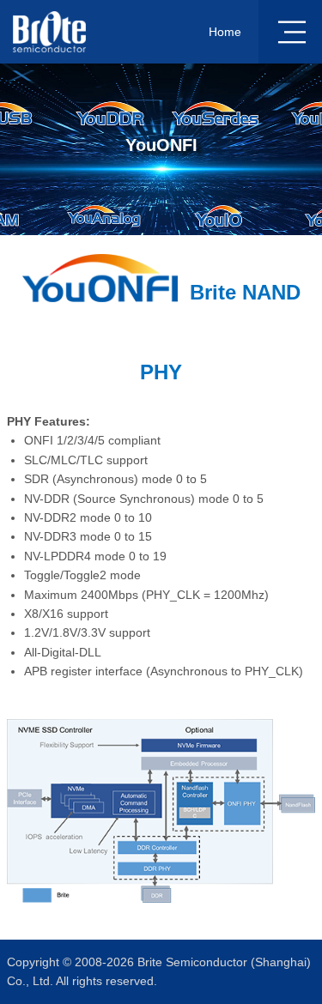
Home (225, 32)
